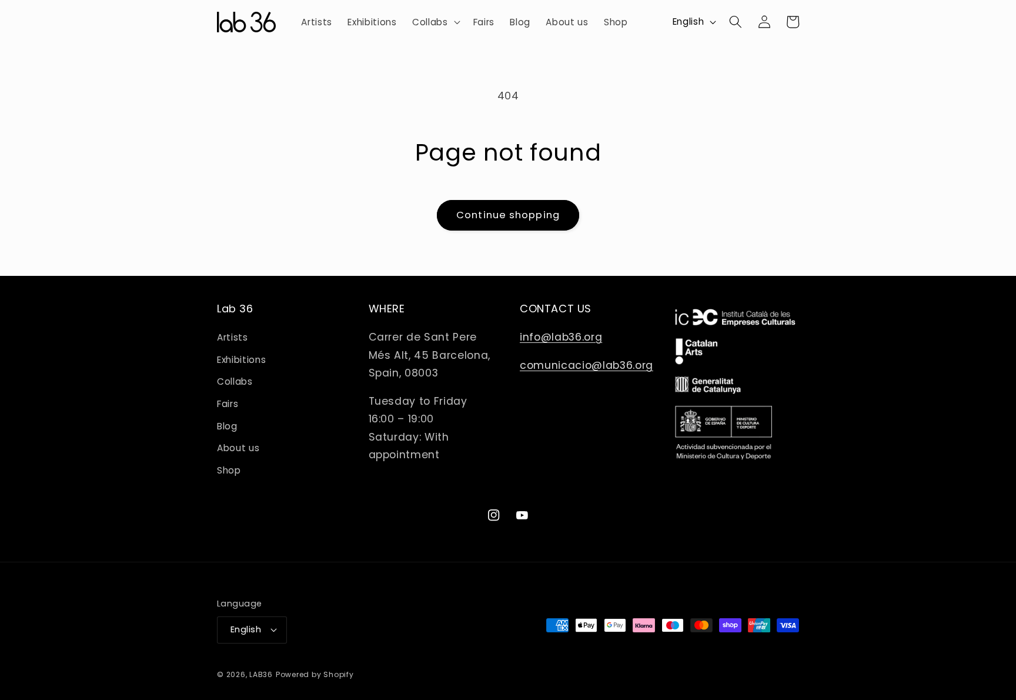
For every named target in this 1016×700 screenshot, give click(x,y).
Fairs (227, 404)
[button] (435, 22)
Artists (232, 337)
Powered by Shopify (315, 674)
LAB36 (261, 674)
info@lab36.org (561, 337)
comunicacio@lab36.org (586, 365)
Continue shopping (508, 215)
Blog (227, 426)
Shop (229, 470)
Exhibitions (241, 360)
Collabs (235, 381)
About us (238, 448)
